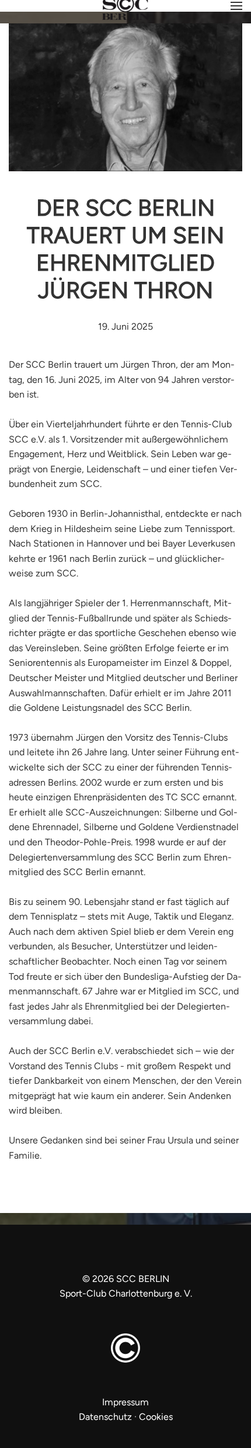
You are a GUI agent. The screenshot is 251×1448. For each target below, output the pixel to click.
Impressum (125, 1402)
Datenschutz (105, 1416)
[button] (236, 6)
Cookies (156, 1416)
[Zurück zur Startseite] (125, 13)
